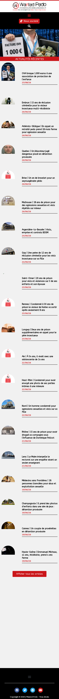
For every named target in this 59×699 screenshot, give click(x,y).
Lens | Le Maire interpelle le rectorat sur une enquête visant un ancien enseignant (39, 459)
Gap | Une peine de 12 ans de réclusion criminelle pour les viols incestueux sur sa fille (39, 255)
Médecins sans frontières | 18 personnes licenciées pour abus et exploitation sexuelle (39, 483)
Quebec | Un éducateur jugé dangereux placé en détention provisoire (37, 154)
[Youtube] (40, 690)
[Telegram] (32, 690)
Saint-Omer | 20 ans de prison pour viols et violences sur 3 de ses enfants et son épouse (39, 281)
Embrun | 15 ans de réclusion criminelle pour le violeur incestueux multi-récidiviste (36, 105)
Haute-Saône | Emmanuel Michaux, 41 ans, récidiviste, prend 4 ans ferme (39, 555)
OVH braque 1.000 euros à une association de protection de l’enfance (37, 76)
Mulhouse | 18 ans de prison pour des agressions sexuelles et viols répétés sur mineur (38, 205)
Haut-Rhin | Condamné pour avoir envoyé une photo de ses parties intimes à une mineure (39, 383)
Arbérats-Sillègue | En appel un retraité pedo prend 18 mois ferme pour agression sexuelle (39, 129)
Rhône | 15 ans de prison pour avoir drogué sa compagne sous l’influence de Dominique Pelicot (39, 435)
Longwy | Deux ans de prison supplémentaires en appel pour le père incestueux (39, 332)
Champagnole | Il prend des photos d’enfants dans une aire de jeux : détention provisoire (39, 506)
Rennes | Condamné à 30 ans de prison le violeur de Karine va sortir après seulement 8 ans (39, 307)
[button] (29, 15)
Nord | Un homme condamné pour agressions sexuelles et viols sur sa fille (39, 409)
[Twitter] (24, 690)
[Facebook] (17, 690)
